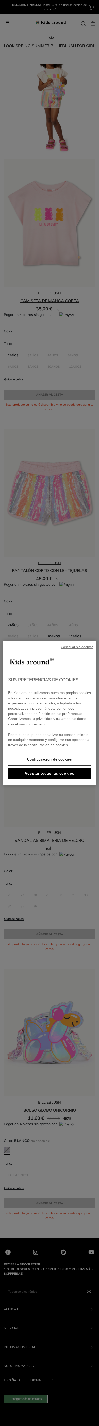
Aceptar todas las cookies (49, 773)
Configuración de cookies (49, 759)
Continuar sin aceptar (77, 647)
